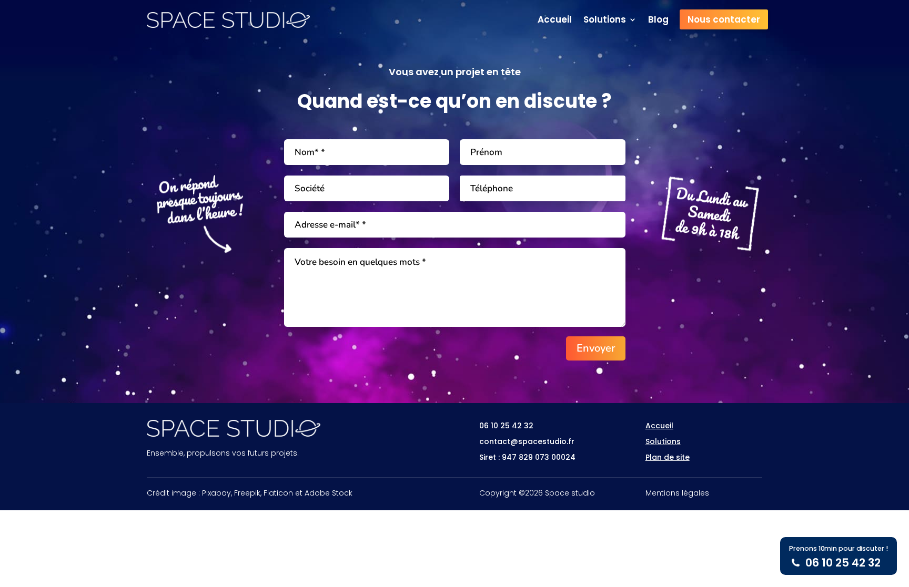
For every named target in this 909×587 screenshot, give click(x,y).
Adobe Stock (328, 493)
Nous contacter (724, 20)
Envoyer (596, 348)
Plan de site (667, 457)
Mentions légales (677, 493)
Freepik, (247, 493)
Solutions (604, 21)
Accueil (555, 21)
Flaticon (278, 493)
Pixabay (216, 493)
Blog (658, 21)
